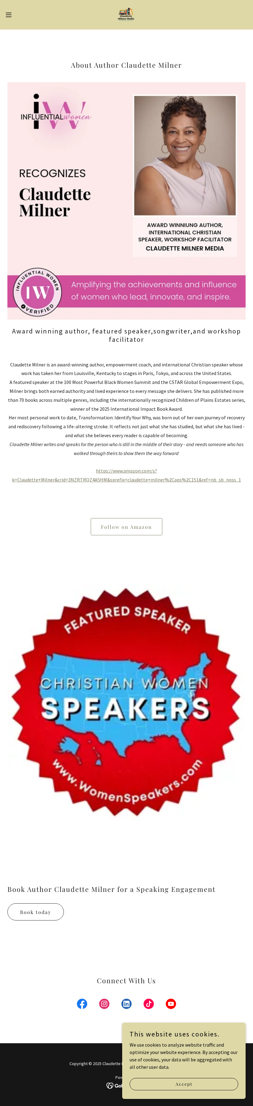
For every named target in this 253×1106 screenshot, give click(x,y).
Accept (184, 1084)
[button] (21, 15)
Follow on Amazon (126, 527)
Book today (35, 912)
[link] (126, 14)
